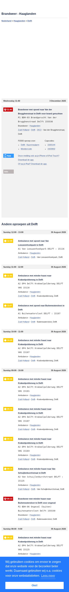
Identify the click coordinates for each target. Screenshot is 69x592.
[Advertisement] (34, 60)
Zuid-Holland (23, 130)
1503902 (51, 149)
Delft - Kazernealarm (30, 145)
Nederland (6, 21)
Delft (29, 21)
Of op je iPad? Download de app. (32, 164)
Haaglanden (19, 21)
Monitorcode (26, 149)
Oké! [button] (35, 585)
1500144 (51, 145)
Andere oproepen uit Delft (19, 224)
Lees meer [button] (48, 575)
